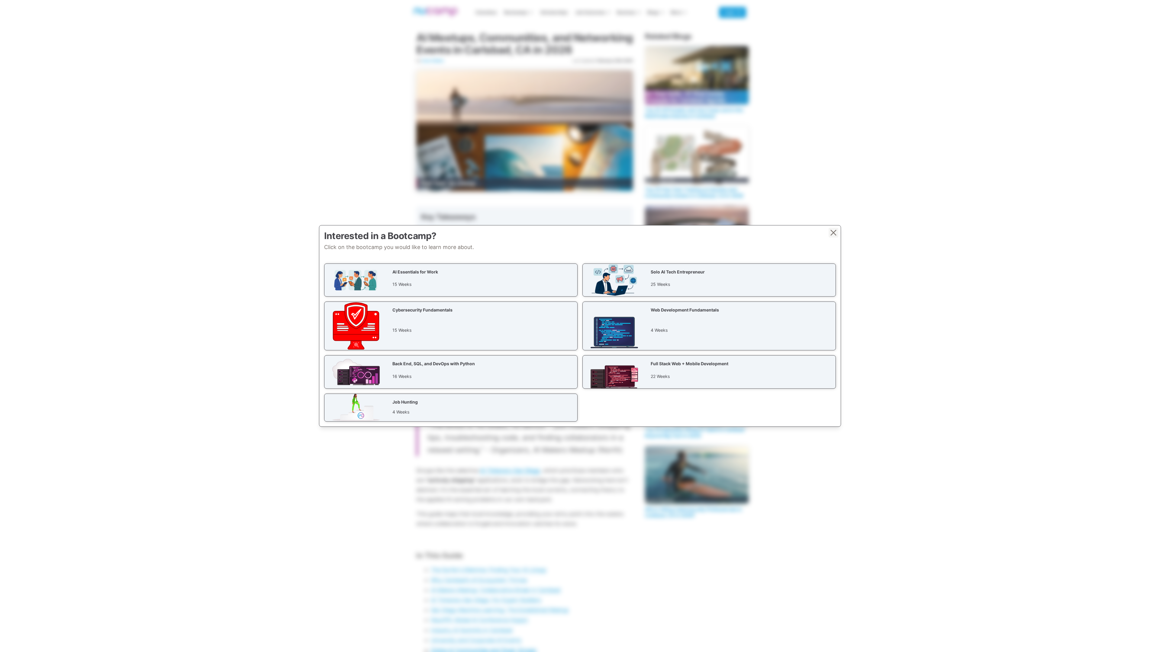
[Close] (833, 233)
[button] (451, 280)
